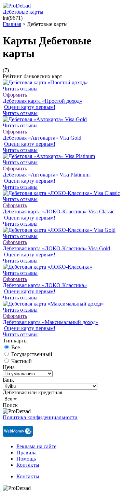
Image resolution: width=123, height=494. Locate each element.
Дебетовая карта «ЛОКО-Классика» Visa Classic (58, 211)
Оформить (15, 95)
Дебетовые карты (23, 12)
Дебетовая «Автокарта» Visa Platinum (46, 175)
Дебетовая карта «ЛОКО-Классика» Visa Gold (56, 248)
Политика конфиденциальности (40, 417)
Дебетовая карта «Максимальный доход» (50, 322)
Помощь (26, 459)
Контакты (27, 465)
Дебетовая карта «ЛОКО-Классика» (45, 285)
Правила (26, 452)
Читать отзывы (20, 88)
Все (15, 347)
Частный (21, 361)
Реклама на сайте (36, 446)
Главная (12, 24)
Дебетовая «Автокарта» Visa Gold (42, 138)
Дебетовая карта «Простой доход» (42, 101)
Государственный (31, 354)
